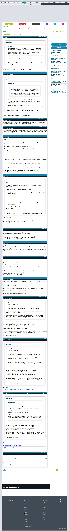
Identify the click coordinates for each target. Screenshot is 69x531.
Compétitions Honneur (27, 526)
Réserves (54, 2)
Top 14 (25, 500)
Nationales (36, 2)
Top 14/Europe (45, 500)
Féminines (60, 2)
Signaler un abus (10, 502)
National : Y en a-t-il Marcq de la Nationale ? (58, 97)
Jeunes (66, 2)
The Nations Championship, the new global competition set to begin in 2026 (58, 81)
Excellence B (26, 519)
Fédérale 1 (5, 31)
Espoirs (44, 519)
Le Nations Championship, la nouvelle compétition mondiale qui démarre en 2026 (58, 76)
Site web (45, 393)
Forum (13, 2)
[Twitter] (47, 24)
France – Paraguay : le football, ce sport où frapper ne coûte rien (58, 54)
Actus (18, 2)
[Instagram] (55, 24)
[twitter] (60, 501)
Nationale (25, 505)
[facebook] (60, 499)
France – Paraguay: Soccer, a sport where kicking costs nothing (58, 58)
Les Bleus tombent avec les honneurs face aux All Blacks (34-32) (58, 67)
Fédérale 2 (26, 512)
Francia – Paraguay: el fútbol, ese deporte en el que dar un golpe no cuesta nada (58, 63)
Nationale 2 (26, 507)
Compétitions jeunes (27, 521)
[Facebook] (36, 24)
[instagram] (60, 503)
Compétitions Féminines (28, 524)
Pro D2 (25, 502)
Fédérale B (26, 514)
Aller (17, 487)
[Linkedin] (63, 24)
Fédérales (42, 2)
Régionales (48, 2)
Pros (30, 2)
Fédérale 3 (44, 514)
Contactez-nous (22, 24)
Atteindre (4, 487)
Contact (9, 505)
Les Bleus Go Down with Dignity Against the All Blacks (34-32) (58, 71)
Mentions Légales (10, 500)
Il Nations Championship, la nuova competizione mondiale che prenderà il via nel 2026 (58, 92)
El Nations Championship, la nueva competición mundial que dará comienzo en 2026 (59, 86)
